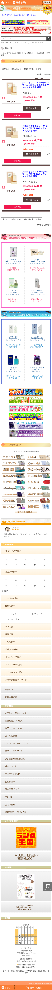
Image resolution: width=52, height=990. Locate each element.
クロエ (33, 15)
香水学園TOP (7, 15)
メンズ (13, 614)
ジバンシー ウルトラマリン (13, 368)
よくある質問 (11, 736)
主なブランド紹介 (13, 774)
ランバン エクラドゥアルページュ (13, 260)
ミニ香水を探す (12, 598)
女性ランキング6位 (13, 295)
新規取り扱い (37, 371)
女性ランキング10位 (37, 295)
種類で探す (10, 634)
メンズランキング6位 (13, 371)
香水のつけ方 (11, 766)
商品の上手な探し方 (14, 751)
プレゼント (10, 797)
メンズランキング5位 (37, 340)
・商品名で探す (10, 572)
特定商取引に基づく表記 (15, 812)
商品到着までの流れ (14, 721)
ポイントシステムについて (16, 744)
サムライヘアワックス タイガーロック (37, 368)
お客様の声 (10, 782)
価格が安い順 (16, 69)
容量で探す (10, 627)
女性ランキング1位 (13, 263)
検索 (48, 38)
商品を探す (21, 2)
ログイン (9, 690)
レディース (37, 614)
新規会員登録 (11, 697)
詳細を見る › (11, 102)
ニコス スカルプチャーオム (37, 337)
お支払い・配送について (15, 713)
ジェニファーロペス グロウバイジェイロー (37, 291)
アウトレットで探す (14, 672)
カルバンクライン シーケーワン (13, 337)
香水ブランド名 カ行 (21, 15)
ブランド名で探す (13, 551)
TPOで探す (10, 642)
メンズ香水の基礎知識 (15, 759)
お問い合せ (10, 805)
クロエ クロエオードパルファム (37, 260)
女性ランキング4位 (37, 263)
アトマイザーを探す (14, 665)
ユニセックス (13, 619)
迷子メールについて (14, 728)
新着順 (38, 69)
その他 (5, 591)
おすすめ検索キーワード (16, 680)
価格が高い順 (29, 69)
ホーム (8, 2)
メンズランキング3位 (13, 340)
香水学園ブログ (12, 789)
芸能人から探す (12, 649)
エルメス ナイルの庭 (13, 291)
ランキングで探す (13, 657)
